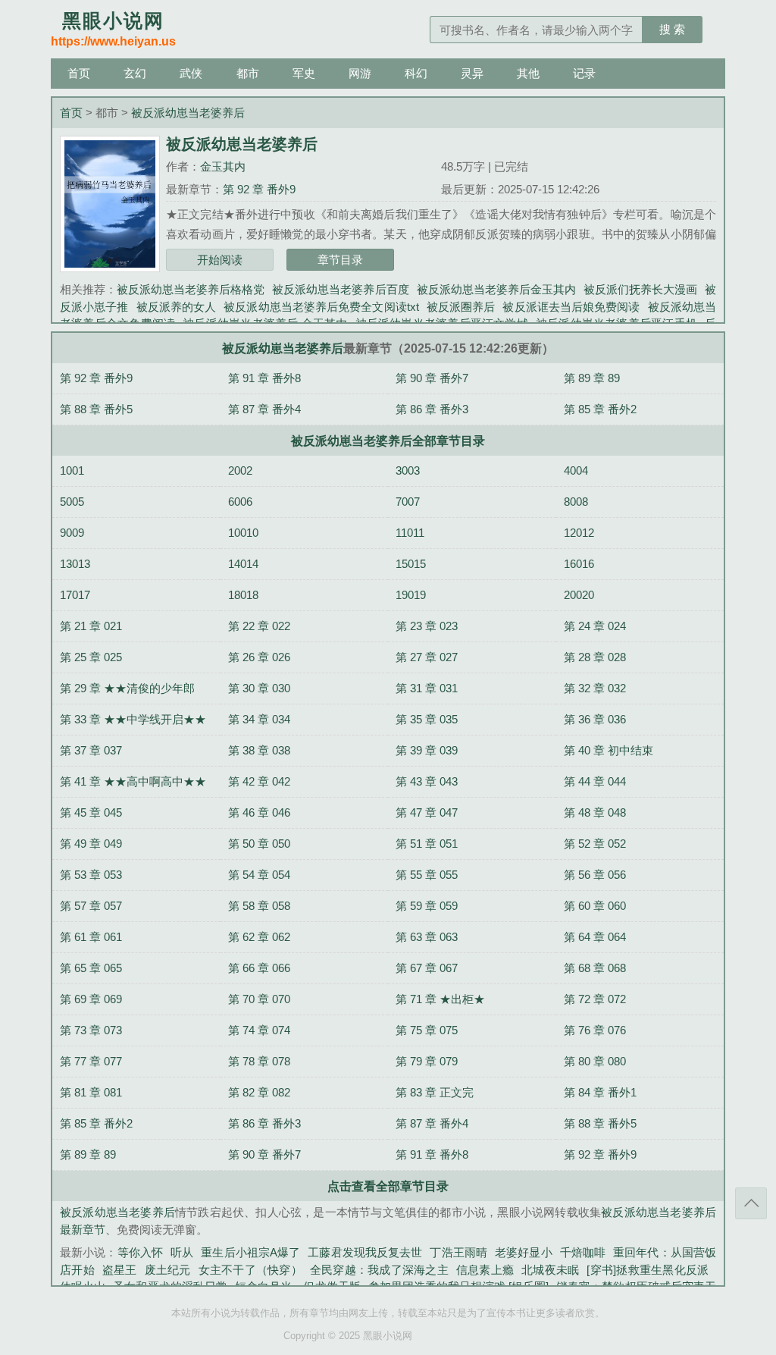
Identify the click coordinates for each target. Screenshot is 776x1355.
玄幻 (135, 73)
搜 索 (672, 29)
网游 (360, 73)
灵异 (472, 73)
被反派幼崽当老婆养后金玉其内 (496, 289)
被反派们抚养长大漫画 (640, 289)
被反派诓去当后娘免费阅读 (571, 306)
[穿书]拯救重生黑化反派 (648, 1269)
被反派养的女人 (176, 306)
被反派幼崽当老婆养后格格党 (190, 289)
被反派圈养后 (461, 306)
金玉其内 (223, 166)
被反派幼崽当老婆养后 (188, 112)
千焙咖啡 (582, 1252)
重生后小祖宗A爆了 (250, 1252)
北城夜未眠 (550, 1269)
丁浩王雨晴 (458, 1252)
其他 (528, 73)
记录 (584, 73)
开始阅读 (219, 259)
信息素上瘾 (485, 1269)
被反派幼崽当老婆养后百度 (340, 289)
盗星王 (119, 1269)
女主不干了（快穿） (250, 1269)
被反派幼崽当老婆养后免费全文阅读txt (321, 306)
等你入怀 (140, 1252)
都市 (247, 73)
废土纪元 (168, 1269)
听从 (182, 1252)
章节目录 (340, 259)
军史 (304, 73)
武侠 (191, 73)
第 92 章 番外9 (259, 189)
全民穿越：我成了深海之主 (379, 1269)
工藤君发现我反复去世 (365, 1252)
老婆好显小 (523, 1252)
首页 (78, 73)
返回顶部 (751, 1203)
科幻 (416, 73)
